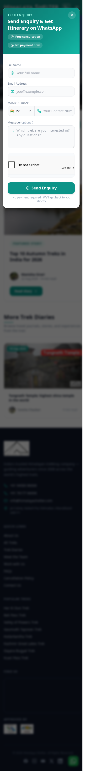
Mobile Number (18, 103)
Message (20, 122)
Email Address (17, 84)
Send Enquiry (44, 188)
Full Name (14, 65)
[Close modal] (72, 15)
